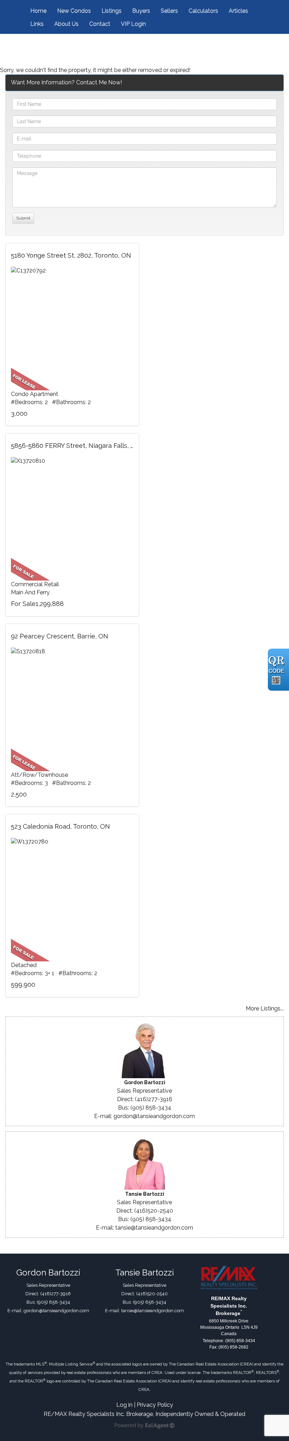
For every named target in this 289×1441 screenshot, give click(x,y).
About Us (66, 23)
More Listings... (265, 1008)
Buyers (141, 10)
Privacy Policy (155, 1404)
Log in (124, 1404)
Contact (99, 23)
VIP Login (133, 23)
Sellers (169, 10)
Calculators (203, 10)
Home (38, 10)
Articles (238, 10)
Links (37, 23)
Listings (112, 10)
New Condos (74, 10)
